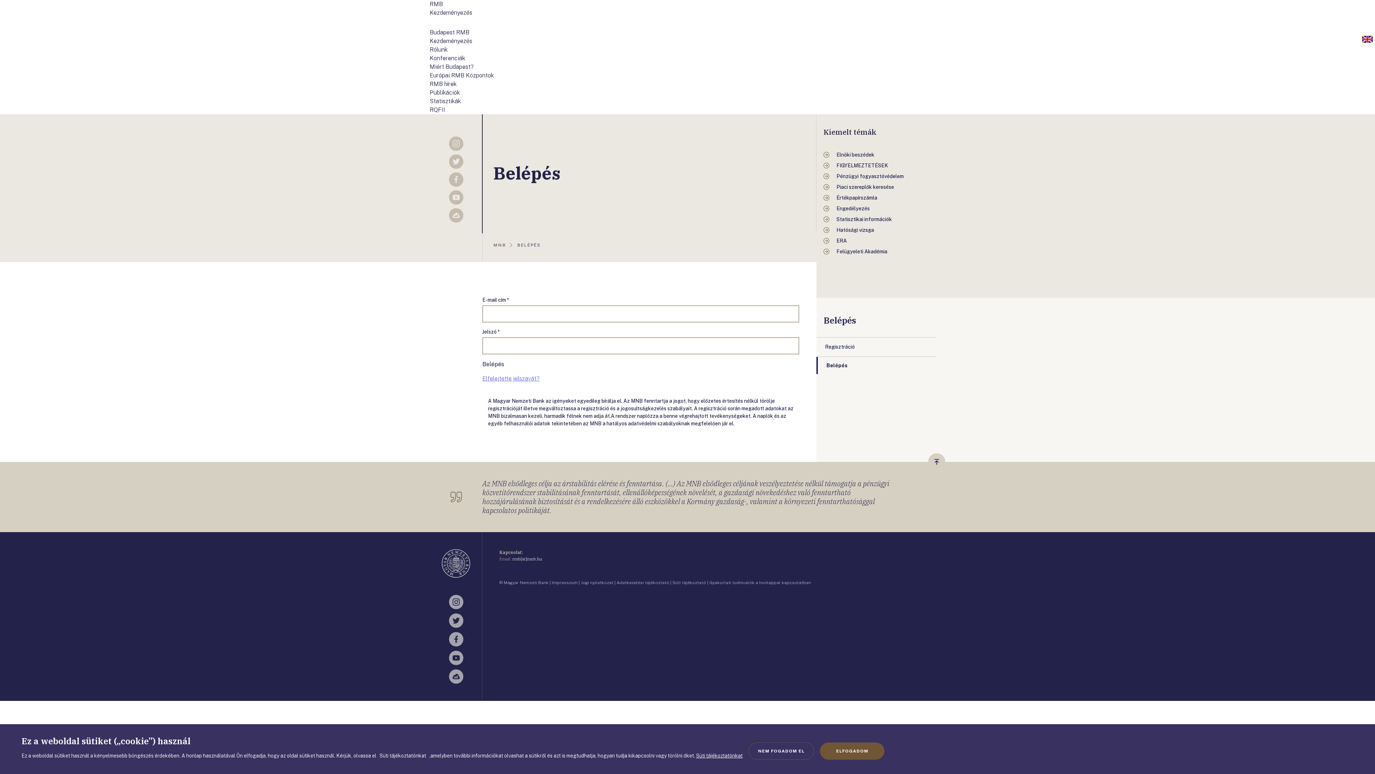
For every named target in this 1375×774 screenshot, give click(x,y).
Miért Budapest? (452, 66)
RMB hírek (443, 84)
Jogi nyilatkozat (597, 582)
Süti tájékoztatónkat (719, 756)
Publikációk (445, 92)
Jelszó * (491, 332)
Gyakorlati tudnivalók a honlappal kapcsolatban (760, 582)
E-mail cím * (495, 300)
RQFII (437, 109)
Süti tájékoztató (689, 582)
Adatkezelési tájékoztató (643, 582)
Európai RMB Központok (462, 75)
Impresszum (565, 582)
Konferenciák (447, 58)
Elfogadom (852, 751)
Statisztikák (445, 101)
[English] (1367, 39)
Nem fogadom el (781, 751)
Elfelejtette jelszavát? (511, 378)
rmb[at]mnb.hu (527, 559)
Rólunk (439, 49)
